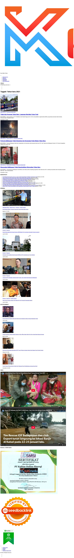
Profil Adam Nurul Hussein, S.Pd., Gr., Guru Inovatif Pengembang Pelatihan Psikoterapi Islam (20, 176)
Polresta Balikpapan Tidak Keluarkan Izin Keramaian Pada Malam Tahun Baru (23, 141)
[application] (33, 390)
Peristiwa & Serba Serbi (11, 112)
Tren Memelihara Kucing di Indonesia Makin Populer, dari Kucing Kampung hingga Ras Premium (20, 185)
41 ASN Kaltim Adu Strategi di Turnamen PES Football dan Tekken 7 (15, 179)
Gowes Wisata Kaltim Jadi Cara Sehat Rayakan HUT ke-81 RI (14, 181)
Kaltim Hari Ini (5, 77)
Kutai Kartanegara (6, 81)
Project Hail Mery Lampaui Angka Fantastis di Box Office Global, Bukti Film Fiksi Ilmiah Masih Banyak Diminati (23, 334)
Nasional (4, 78)
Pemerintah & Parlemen (11, 164)
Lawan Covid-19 (10, 138)
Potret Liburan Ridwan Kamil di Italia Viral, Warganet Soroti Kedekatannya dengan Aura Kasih (20, 366)
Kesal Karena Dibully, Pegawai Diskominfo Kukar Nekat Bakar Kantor (15, 209)
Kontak (4, 549)
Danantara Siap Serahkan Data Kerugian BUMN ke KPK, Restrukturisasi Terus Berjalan (19, 254)
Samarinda (5, 80)
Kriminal (17, 207)
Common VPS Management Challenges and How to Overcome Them (15, 182)
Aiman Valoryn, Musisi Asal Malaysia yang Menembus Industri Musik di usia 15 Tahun (19, 186)
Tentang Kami (5, 547)
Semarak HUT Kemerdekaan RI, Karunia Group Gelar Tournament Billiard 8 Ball (17, 178)
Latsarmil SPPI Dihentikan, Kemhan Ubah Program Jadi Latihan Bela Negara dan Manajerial (20, 277)
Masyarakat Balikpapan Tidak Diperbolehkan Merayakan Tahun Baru (20, 167)
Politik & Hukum (23, 207)
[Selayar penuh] (64, 407)
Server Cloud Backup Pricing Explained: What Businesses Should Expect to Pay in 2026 (19, 183)
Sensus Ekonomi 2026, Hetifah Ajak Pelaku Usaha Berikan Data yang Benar (17, 177)
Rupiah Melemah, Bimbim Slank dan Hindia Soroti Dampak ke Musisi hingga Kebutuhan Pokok (20, 318)
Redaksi (4, 548)
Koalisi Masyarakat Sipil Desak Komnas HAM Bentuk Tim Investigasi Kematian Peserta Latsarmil (21, 232)
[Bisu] (62, 407)
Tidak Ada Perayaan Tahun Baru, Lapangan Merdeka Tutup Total (19, 114)
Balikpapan (5, 79)
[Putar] (1, 407)
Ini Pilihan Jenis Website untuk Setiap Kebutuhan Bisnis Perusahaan (15, 184)
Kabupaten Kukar (6, 207)
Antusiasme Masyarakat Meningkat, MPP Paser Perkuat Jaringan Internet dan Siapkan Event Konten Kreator (23, 350)
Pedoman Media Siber (7, 550)
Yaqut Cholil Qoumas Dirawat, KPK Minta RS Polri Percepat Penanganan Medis (17, 300)
